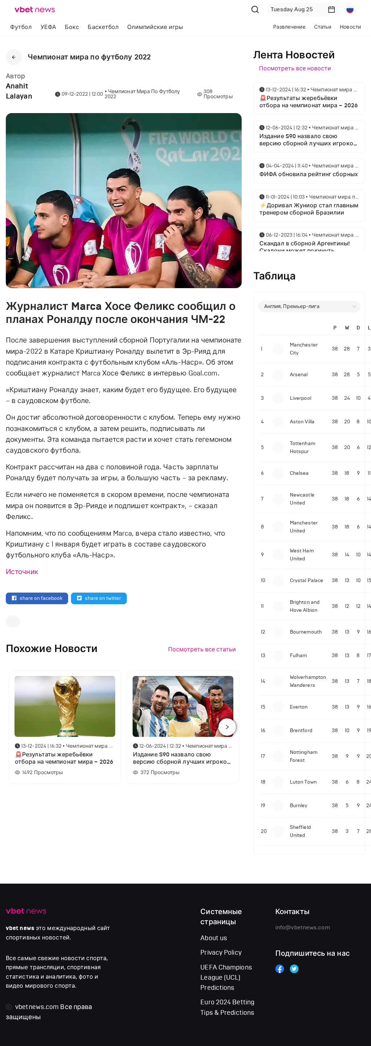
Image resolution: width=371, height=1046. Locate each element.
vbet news (20, 928)
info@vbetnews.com (302, 927)
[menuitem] (21, 27)
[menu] (121, 27)
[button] (331, 9)
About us (213, 938)
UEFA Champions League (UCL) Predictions (226, 977)
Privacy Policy (220, 952)
